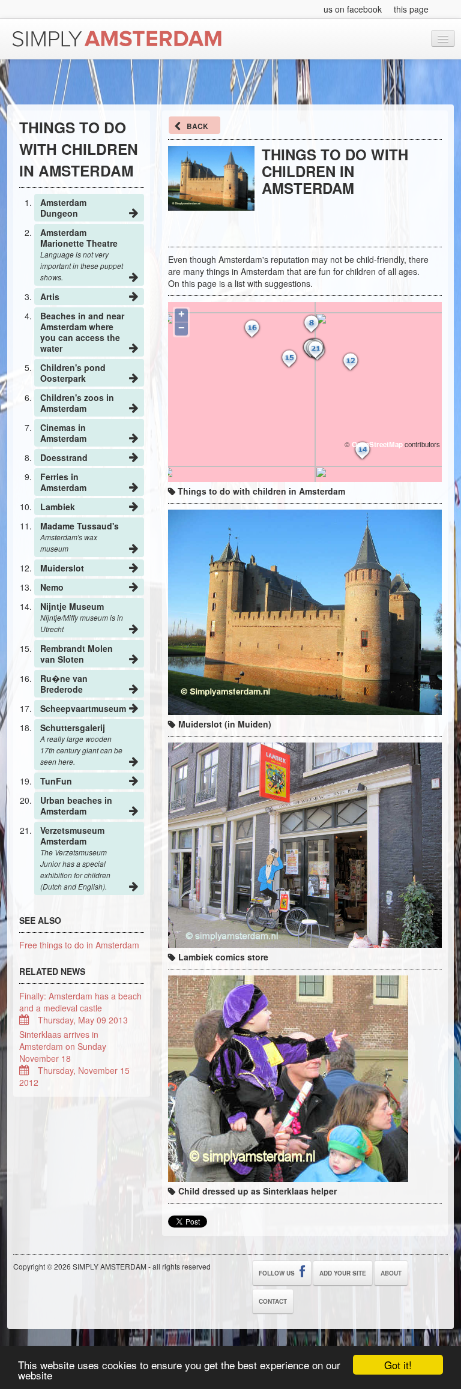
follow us (278, 1273)
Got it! (398, 1364)
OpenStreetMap (377, 444)
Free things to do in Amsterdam (79, 945)
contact (273, 1301)
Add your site (342, 1273)
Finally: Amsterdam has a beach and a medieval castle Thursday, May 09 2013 (80, 1008)
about (391, 1273)
